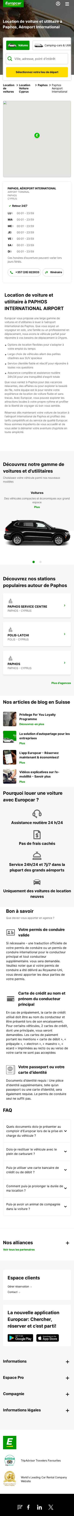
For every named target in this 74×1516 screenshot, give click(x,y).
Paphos (43, 85)
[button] (37, 136)
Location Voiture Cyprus (24, 88)
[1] (33, 562)
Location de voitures (8, 88)
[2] (40, 562)
